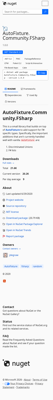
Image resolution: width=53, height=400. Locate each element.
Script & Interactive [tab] (34, 63)
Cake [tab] (25, 67)
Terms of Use (40, 379)
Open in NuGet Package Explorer (24, 224)
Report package (15, 236)
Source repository (16, 206)
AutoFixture (13, 129)
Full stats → (8, 162)
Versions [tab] (11, 101)
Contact (8, 307)
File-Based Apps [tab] (11, 67)
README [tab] (11, 88)
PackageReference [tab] (33, 58)
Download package (17, 218)
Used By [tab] (33, 95)
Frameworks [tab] (29, 88)
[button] (42, 73)
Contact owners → (12, 248)
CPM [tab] (6, 63)
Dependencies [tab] (14, 95)
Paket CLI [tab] (17, 63)
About (27, 379)
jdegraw (13, 255)
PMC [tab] (18, 58)
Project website (14, 199)
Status (7, 321)
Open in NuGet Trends (18, 230)
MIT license (12, 212)
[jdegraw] (5, 255)
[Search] (45, 11)
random (37, 266)
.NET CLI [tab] (8, 58)
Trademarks (23, 387)
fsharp (25, 266)
